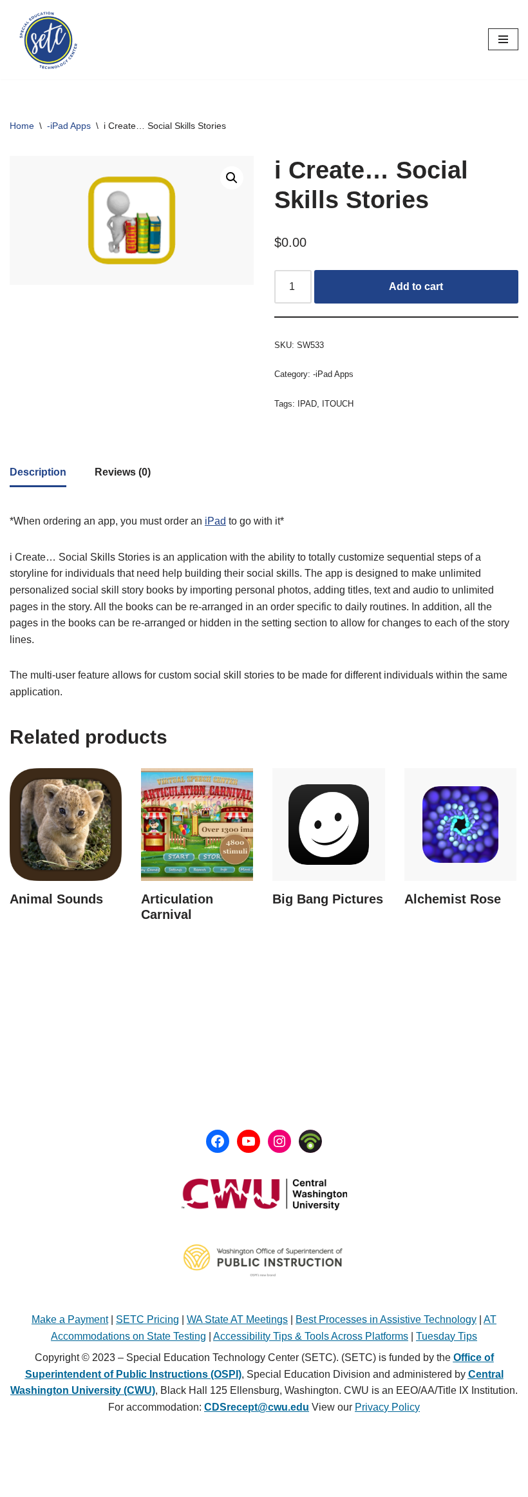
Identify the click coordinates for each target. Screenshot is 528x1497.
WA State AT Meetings (237, 1319)
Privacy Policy (387, 1407)
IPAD (307, 404)
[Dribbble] (310, 1141)
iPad (215, 521)
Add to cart (416, 286)
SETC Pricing (147, 1319)
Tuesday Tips (446, 1336)
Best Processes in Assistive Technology (386, 1319)
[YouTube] (248, 1141)
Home (22, 126)
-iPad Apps (69, 126)
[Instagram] (279, 1141)
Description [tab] (38, 472)
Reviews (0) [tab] (123, 472)
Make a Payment (70, 1319)
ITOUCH (338, 404)
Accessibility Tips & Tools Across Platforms (310, 1336)
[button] (231, 177)
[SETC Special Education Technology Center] (48, 39)
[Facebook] (217, 1141)
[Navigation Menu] (503, 39)
